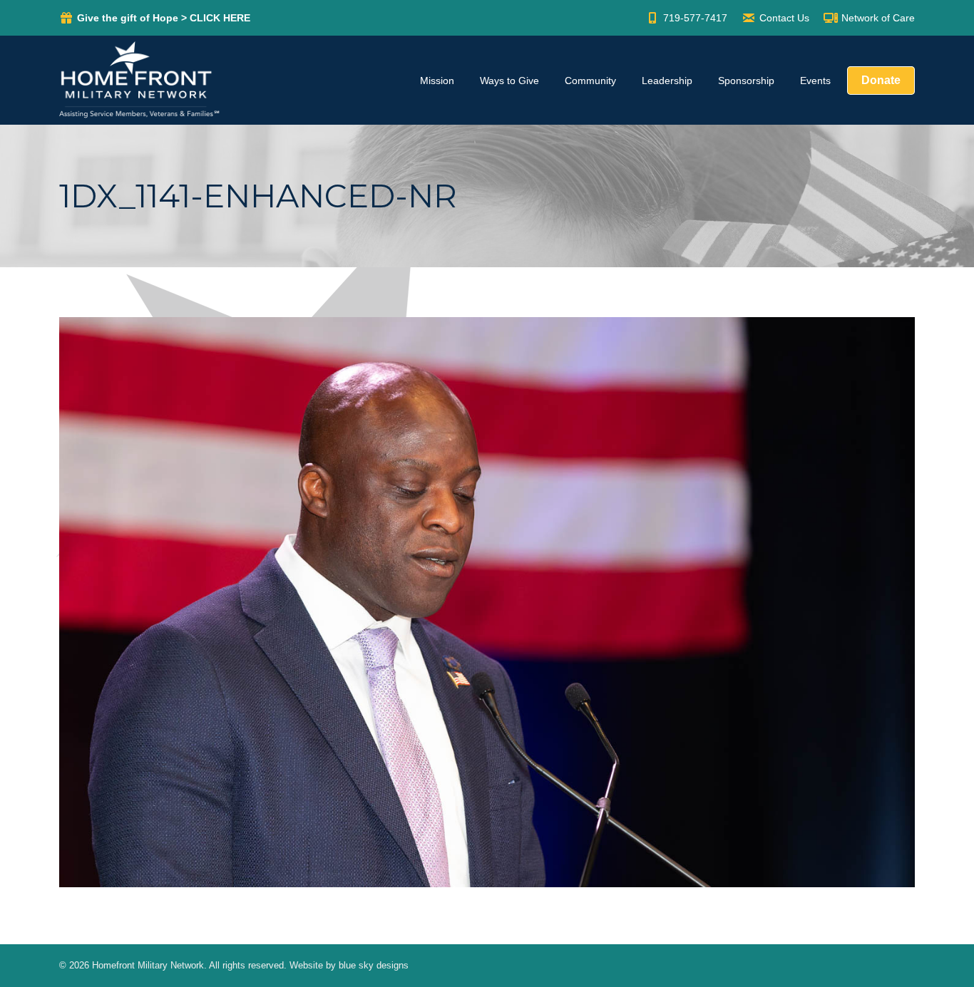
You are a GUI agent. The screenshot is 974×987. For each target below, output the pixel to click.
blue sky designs (374, 965)
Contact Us (784, 18)
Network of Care (878, 18)
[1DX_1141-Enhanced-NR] (487, 602)
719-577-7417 (695, 18)
